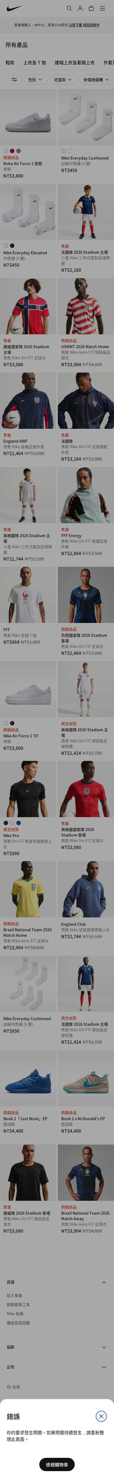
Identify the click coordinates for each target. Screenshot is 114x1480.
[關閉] (101, 1416)
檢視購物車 (57, 1464)
